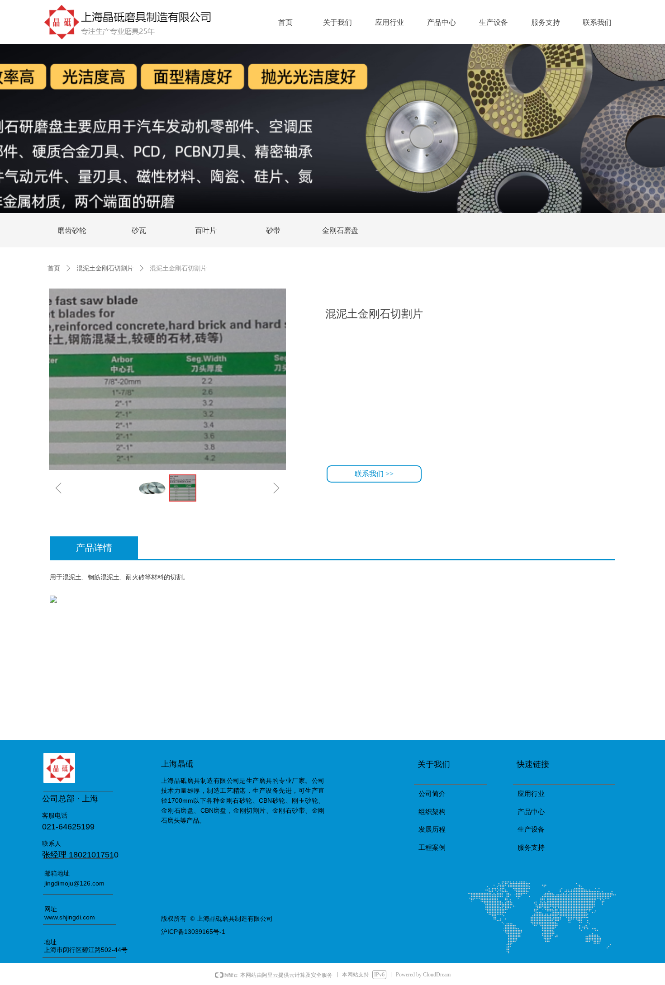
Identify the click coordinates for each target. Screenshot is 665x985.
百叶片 (206, 230)
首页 (54, 268)
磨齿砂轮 (71, 230)
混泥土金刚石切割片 (104, 268)
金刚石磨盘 (340, 230)
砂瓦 (139, 230)
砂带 (273, 230)
